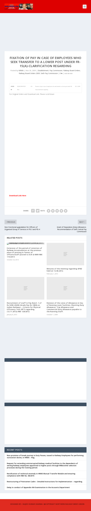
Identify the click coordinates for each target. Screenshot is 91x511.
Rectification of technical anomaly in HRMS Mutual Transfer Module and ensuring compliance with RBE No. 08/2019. (41, 474)
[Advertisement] (45, 34)
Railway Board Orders (71, 70)
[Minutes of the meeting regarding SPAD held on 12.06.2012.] (65, 254)
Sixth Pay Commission (49, 73)
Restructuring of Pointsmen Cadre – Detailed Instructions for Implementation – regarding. (45, 481)
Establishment (43, 70)
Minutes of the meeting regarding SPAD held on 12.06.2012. (64, 270)
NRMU (21, 70)
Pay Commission (56, 70)
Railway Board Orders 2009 (29, 73)
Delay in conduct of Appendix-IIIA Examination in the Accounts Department (38, 487)
